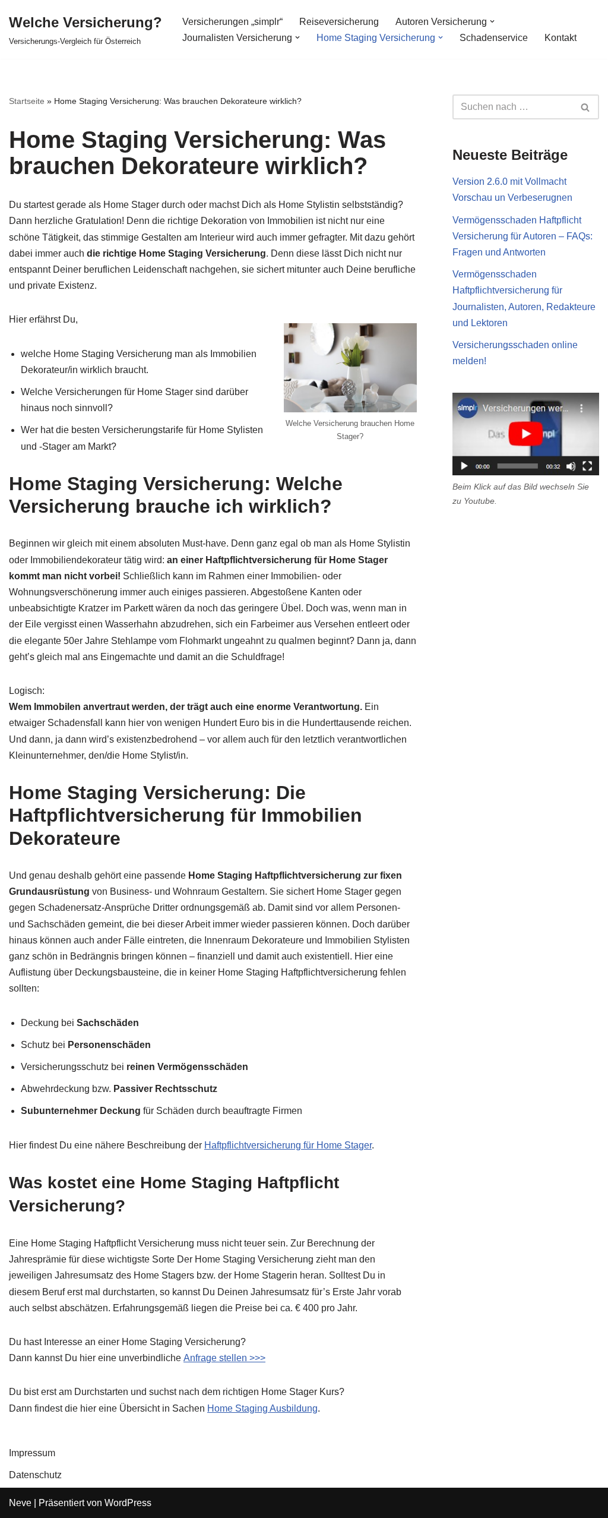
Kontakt (560, 38)
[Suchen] (585, 106)
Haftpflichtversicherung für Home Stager (288, 1145)
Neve (20, 1503)
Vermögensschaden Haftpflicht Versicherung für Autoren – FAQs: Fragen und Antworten (522, 236)
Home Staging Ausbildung (262, 1408)
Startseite (27, 101)
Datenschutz (35, 1475)
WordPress (127, 1503)
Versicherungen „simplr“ (232, 22)
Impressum (32, 1453)
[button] (492, 21)
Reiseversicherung (339, 22)
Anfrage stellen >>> (224, 1358)
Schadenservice (494, 38)
